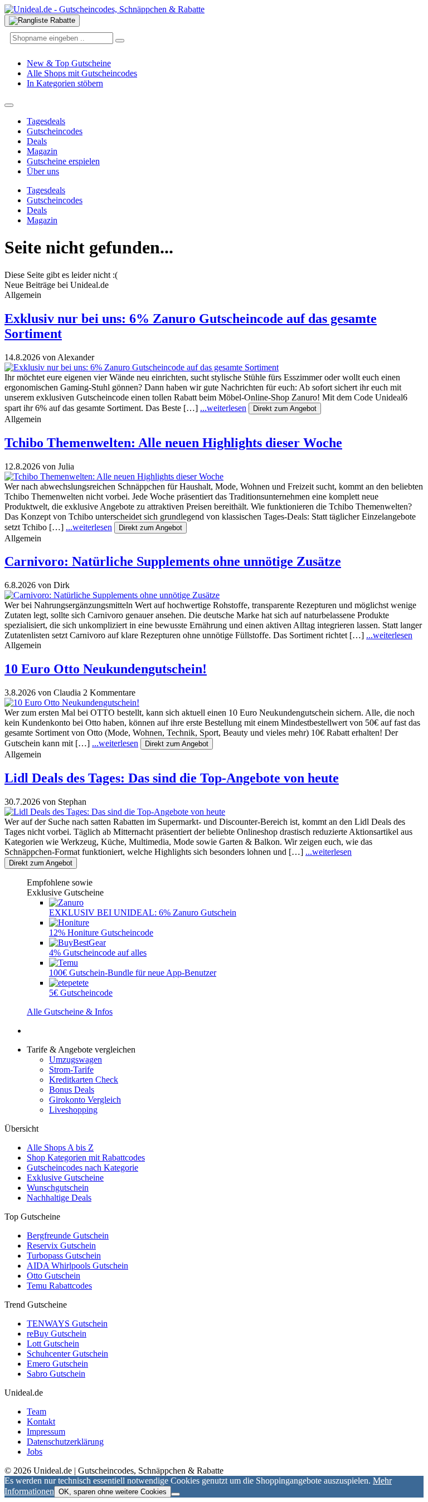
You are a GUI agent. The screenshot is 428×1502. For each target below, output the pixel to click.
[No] (175, 1494)
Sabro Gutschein (56, 1373)
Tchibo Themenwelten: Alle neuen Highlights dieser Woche (173, 443)
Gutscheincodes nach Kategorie (82, 1167)
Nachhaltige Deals (59, 1197)
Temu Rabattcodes (59, 1285)
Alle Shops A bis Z (60, 1147)
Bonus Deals (71, 1089)
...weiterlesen (223, 408)
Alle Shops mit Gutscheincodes (82, 73)
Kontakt (41, 1421)
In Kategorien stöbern (65, 83)
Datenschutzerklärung (65, 1441)
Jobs (34, 1451)
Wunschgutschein (58, 1187)
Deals (37, 141)
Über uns (43, 171)
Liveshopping (73, 1109)
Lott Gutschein (53, 1343)
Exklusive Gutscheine (65, 1177)
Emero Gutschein (57, 1363)
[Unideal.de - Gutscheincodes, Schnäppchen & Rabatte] (104, 9)
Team (36, 1411)
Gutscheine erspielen (63, 161)
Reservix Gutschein (61, 1245)
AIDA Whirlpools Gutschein (77, 1265)
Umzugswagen (75, 1059)
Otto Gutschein (53, 1275)
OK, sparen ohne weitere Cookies (113, 1492)
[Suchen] (119, 40)
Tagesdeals (46, 121)
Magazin (42, 151)
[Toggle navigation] (8, 105)
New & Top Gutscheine (69, 63)
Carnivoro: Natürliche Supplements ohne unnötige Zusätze (172, 561)
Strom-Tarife (71, 1069)
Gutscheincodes (54, 131)
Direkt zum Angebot (285, 408)
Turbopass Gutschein (64, 1255)
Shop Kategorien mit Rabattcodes (86, 1157)
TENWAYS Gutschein (67, 1323)
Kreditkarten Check (83, 1079)
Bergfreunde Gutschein (68, 1235)
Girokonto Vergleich (85, 1099)
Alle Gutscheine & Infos (70, 1011)
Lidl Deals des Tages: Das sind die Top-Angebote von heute (171, 778)
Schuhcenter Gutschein (67, 1353)
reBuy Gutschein (56, 1333)
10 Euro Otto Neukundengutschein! (105, 669)
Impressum (46, 1431)
